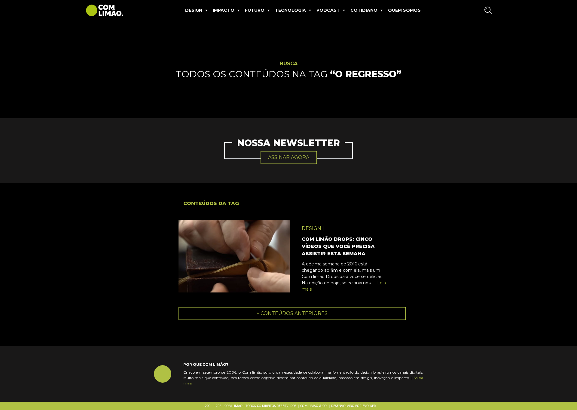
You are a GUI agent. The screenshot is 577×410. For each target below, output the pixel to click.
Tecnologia (290, 10)
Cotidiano (363, 10)
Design (193, 10)
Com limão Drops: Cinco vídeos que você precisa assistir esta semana (338, 246)
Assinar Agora (288, 157)
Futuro (254, 10)
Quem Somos (404, 10)
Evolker (369, 406)
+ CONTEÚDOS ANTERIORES (292, 313)
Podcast (328, 10)
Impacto (223, 10)
